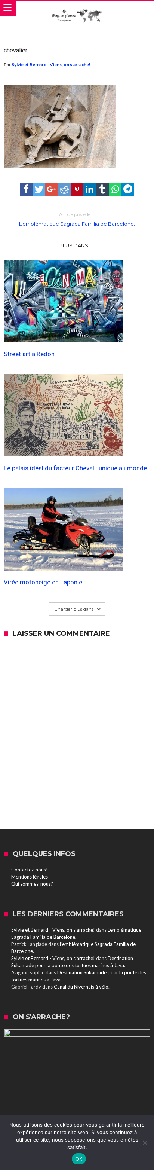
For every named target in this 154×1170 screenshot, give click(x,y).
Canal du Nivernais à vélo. (82, 987)
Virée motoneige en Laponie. (44, 582)
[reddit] (64, 189)
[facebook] (26, 189)
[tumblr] (102, 189)
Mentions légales (29, 877)
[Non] (144, 1142)
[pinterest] (77, 189)
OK (79, 1159)
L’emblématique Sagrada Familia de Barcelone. (77, 219)
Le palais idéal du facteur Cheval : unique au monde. (76, 468)
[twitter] (39, 189)
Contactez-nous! (29, 870)
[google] (51, 189)
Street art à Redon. (30, 354)
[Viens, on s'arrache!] (76, 8)
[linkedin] (89, 189)
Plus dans (74, 245)
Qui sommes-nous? (32, 884)
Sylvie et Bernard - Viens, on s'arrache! (51, 64)
